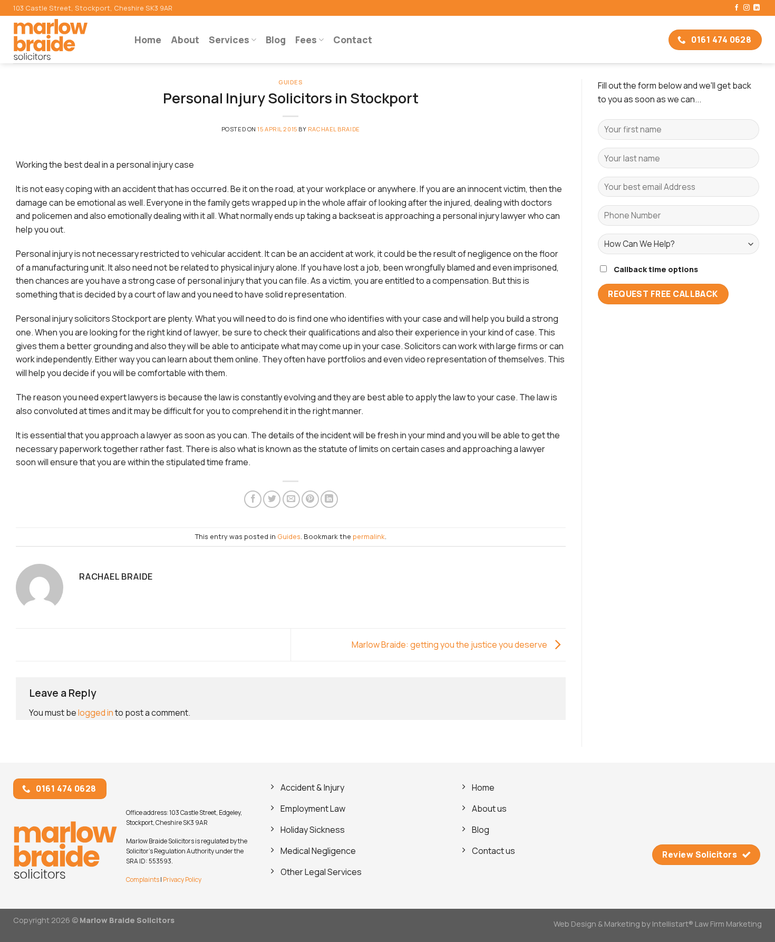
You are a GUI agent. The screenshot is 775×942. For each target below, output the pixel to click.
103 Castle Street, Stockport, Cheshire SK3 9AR (92, 8)
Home (147, 39)
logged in (95, 712)
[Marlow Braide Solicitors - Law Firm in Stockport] (66, 39)
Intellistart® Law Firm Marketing (707, 924)
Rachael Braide (334, 129)
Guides (290, 82)
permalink (369, 536)
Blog (276, 39)
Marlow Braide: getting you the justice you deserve (450, 644)
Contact (352, 39)
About (185, 39)
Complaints (142, 879)
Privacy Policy (182, 879)
